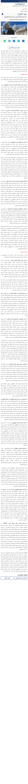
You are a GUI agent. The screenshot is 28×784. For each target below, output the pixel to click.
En (20, 1)
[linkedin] (14, 41)
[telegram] (9, 41)
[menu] (1, 5)
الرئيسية (24, 1)
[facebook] (23, 41)
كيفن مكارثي (7, 578)
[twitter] (19, 41)
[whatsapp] (5, 41)
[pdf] (2, 14)
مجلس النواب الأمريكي (21, 578)
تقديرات (22, 11)
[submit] (26, 9)
